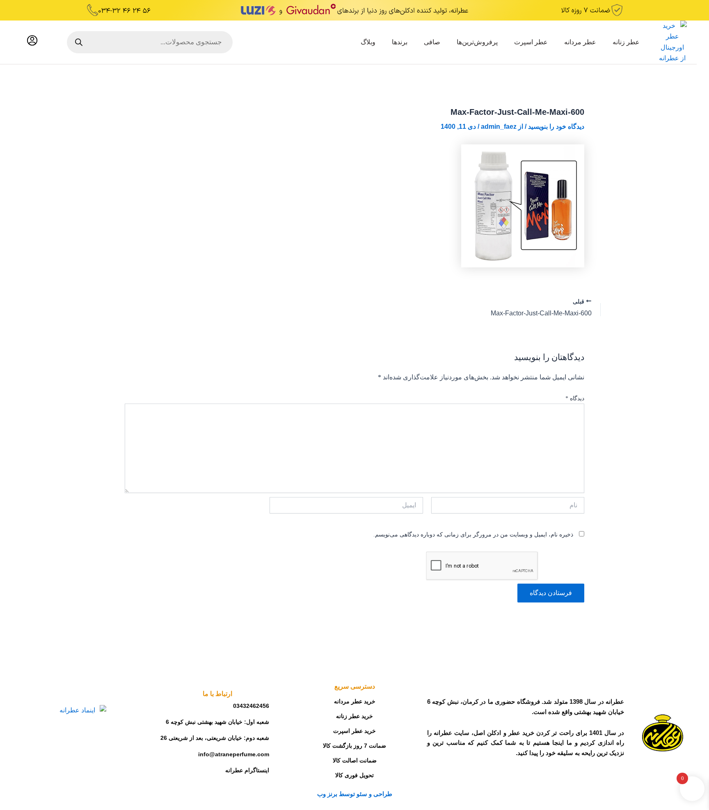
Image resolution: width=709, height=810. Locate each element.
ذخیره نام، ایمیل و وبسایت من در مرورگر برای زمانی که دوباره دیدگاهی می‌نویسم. (473, 535)
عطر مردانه (580, 42)
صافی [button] (432, 42)
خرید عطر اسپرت (354, 731)
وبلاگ (368, 42)
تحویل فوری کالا (354, 775)
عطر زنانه (626, 42)
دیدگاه (574, 398)
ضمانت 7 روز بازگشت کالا (354, 745)
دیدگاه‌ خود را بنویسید (556, 126)
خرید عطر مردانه (354, 701)
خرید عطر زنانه (354, 716)
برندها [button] (399, 42)
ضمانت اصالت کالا (355, 760)
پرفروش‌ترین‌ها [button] (477, 42)
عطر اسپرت (531, 42)
